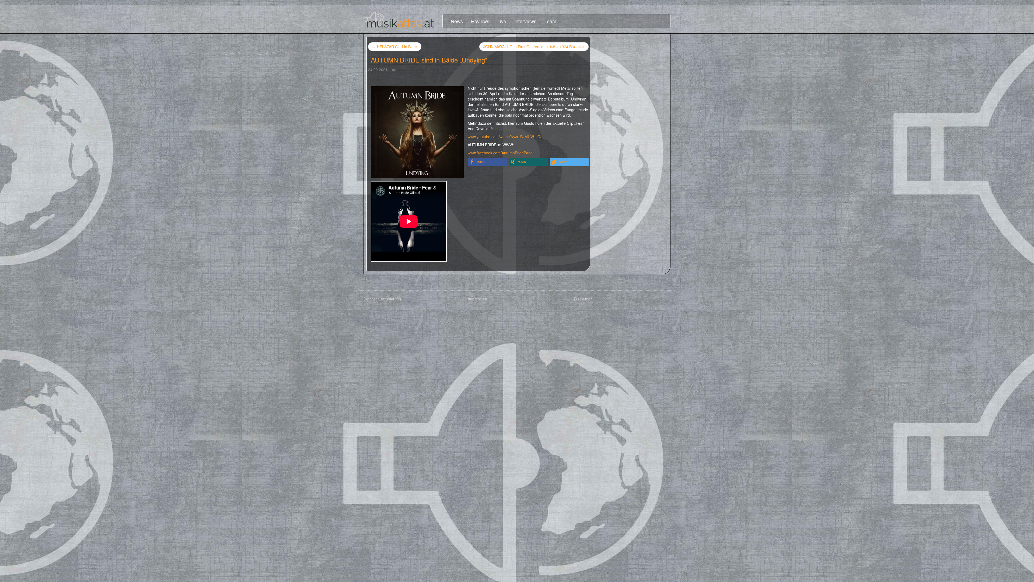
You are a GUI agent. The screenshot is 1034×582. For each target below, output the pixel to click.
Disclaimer (583, 299)
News (457, 21)
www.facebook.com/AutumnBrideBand (500, 152)
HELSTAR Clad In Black (394, 46)
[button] (487, 162)
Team (550, 21)
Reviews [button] (480, 21)
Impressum (477, 299)
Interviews (525, 21)
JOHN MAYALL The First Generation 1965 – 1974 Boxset (534, 46)
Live (501, 21)
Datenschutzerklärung (382, 299)
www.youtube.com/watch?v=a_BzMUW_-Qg (505, 136)
